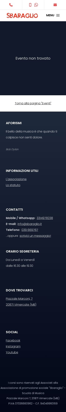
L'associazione (16, 179)
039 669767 (29, 230)
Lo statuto (13, 185)
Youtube (12, 352)
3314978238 (45, 218)
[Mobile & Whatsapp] (33, 5)
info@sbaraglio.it (30, 224)
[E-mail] (55, 5)
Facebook (13, 340)
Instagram (13, 346)
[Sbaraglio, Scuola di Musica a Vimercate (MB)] (19, 15)
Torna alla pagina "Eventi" (33, 103)
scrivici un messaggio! (35, 236)
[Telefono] (11, 5)
